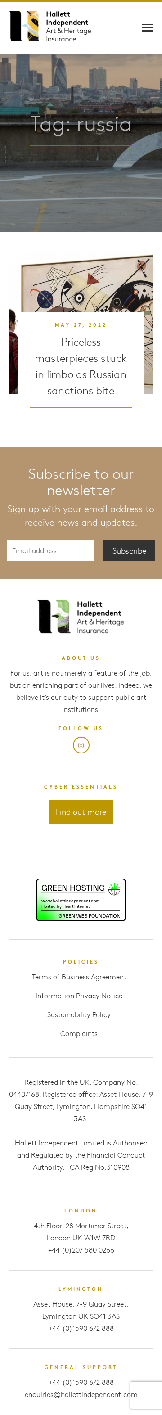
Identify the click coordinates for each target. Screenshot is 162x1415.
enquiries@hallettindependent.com (81, 1394)
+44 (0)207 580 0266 (81, 1249)
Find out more (81, 811)
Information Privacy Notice (79, 995)
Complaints (79, 1033)
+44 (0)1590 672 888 (81, 1328)
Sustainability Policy (79, 1014)
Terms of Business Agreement (79, 976)
